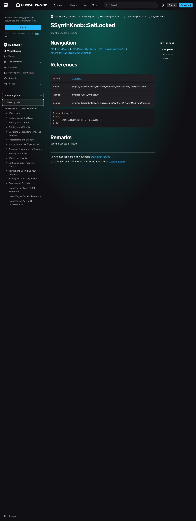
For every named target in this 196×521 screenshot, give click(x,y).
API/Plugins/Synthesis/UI (112, 49)
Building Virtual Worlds (19, 127)
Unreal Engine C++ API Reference (25, 196)
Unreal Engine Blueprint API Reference (22, 189)
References (167, 54)
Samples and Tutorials (19, 183)
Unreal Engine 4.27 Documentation (20, 108)
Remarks (166, 58)
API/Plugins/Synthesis (84, 49)
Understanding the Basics (21, 118)
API (52, 49)
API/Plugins (63, 49)
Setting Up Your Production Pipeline (22, 164)
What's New (14, 113)
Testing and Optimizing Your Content (22, 172)
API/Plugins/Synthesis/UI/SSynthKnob (71, 52)
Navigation (167, 49)
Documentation (73, 16)
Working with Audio (18, 153)
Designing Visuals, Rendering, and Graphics (25, 133)
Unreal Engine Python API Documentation (21, 203)
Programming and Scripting (22, 139)
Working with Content (19, 122)
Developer (60, 16)
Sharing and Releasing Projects (24, 178)
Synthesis (76, 78)
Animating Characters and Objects (25, 149)
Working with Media (18, 158)
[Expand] (6, 113)
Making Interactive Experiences (24, 144)
